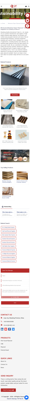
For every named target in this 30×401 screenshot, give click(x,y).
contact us (4, 364)
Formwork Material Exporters (8, 249)
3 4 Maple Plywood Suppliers (8, 253)
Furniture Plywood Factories (8, 242)
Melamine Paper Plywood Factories (16, 23)
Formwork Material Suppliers (8, 257)
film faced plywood (6, 341)
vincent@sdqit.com (9, 325)
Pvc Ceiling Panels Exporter (8, 227)
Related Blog (7, 206)
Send (15, 303)
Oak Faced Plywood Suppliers (8, 231)
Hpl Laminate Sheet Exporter (8, 234)
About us (3, 361)
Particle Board (5, 350)
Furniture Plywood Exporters (8, 238)
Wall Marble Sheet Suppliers (8, 246)
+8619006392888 (9, 321)
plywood (3, 347)
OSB (2, 344)
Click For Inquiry (7, 390)
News (2, 367)
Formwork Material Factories (8, 261)
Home (3, 23)
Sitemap (14, 399)
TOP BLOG (20, 399)
